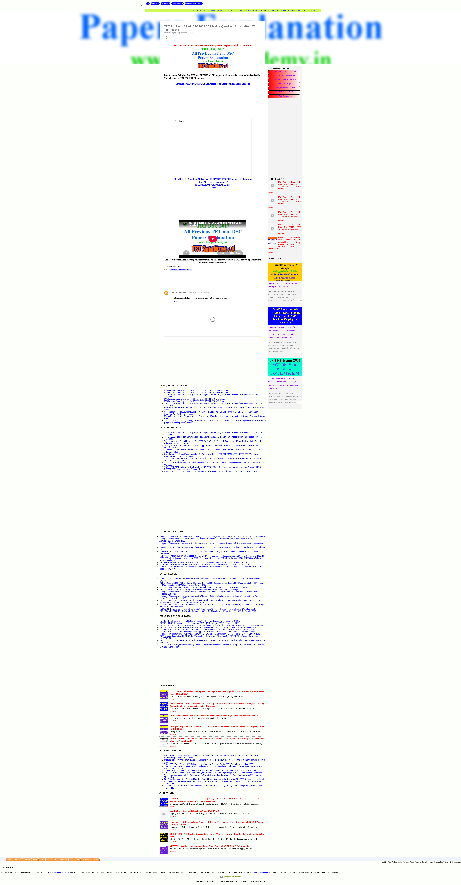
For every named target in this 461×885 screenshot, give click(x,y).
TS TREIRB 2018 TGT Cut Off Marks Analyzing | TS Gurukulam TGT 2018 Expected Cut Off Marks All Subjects (207, 632)
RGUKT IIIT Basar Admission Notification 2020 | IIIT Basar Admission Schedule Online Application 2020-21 (205, 564)
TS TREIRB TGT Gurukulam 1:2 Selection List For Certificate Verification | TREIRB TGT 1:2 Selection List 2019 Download (211, 625)
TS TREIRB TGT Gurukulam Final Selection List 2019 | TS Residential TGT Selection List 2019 (199, 621)
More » (173, 699)
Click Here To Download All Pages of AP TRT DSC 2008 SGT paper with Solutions (213, 179)
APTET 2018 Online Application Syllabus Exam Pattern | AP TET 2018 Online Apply (209, 846)
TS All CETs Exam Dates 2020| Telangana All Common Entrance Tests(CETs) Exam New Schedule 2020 (208, 764)
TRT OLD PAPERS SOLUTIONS (181, 270)
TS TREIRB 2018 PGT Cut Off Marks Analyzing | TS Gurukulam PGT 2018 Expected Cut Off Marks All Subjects (206, 629)
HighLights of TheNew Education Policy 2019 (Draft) (194, 811)
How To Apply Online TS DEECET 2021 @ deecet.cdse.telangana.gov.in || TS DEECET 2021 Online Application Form (214, 471)
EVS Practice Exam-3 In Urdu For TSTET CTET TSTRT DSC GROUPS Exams (254, 10)
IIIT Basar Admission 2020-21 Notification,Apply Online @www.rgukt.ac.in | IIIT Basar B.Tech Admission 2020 (206, 562)
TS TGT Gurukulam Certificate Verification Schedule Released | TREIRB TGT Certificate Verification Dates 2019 (207, 627)
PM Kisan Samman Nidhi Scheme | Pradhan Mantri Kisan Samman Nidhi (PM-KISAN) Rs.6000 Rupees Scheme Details (214, 779)
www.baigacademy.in (262, 872)
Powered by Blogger (232, 877)
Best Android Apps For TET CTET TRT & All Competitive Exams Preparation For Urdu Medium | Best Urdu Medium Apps (284, 243)
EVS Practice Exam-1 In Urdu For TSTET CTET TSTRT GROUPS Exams (194, 401)
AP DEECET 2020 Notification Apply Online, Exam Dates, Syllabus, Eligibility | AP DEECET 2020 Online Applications (213, 773)
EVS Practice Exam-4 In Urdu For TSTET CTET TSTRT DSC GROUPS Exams (185, 10)
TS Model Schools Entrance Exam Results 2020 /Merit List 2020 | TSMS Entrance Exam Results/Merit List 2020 (207, 609)
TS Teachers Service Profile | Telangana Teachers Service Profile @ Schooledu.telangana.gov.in (200, 589)
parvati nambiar (178, 292)
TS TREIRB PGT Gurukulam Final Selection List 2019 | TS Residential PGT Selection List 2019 (199, 623)
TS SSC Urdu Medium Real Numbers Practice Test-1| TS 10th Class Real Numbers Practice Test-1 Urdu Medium (212, 771)
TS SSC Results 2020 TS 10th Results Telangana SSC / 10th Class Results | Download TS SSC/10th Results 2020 (207, 611)
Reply (174, 302)
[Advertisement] (212, 102)
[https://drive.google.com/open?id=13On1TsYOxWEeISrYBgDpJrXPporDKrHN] (213, 218)
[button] (165, 37)
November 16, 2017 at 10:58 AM (198, 292)
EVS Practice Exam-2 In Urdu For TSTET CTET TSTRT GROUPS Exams (194, 399)
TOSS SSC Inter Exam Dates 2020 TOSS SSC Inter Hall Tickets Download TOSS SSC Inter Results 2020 (203, 587)
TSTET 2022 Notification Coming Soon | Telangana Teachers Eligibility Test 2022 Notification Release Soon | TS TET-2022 (212, 536)
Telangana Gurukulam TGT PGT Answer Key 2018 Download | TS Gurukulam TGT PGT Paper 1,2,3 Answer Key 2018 (209, 634)
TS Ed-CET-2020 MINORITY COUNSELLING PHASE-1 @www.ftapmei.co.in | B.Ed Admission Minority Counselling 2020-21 (211, 556)
